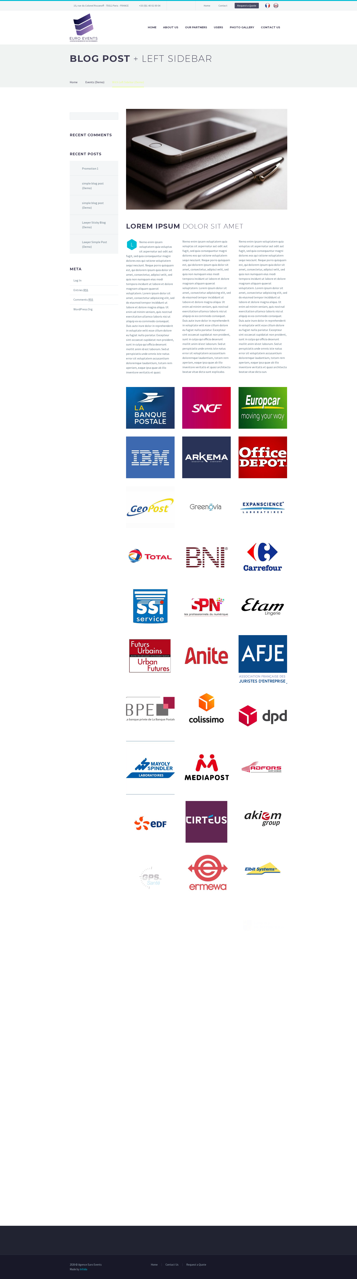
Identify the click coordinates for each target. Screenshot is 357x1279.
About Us (170, 27)
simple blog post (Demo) (93, 185)
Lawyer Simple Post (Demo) (94, 244)
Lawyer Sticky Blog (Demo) (94, 225)
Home (207, 5)
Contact (222, 5)
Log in (77, 280)
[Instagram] (186, 5)
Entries (80, 290)
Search (114, 116)
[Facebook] (175, 5)
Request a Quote (246, 5)
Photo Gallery (242, 27)
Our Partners (196, 27)
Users (218, 27)
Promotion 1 (90, 168)
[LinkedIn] (181, 5)
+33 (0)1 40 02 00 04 (149, 5)
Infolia (83, 1269)
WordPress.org (83, 309)
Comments (83, 299)
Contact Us (270, 27)
